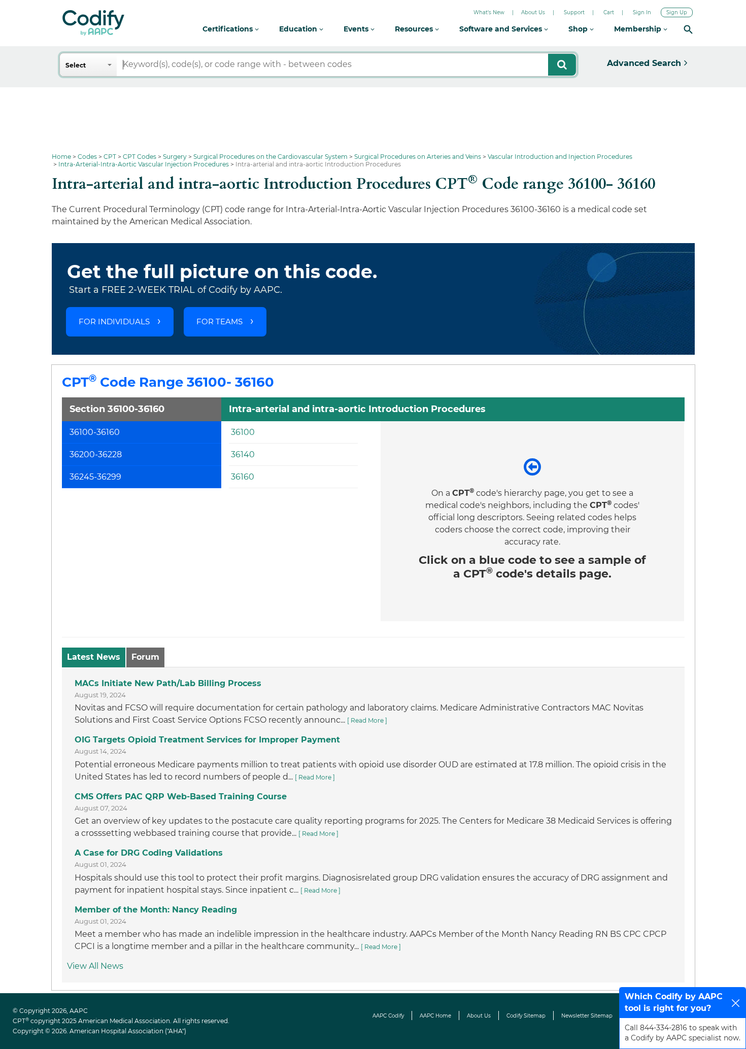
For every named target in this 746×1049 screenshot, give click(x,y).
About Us (533, 12)
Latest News (93, 657)
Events (357, 28)
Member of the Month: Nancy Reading (156, 910)
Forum (145, 657)
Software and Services (501, 28)
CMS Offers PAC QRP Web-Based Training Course (181, 796)
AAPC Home (435, 1015)
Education (299, 28)
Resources (415, 28)
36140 (243, 454)
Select (75, 65)
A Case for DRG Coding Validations (149, 853)
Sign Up (676, 12)
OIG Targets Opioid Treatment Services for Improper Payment (207, 740)
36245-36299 (95, 477)
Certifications (228, 28)
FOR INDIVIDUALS (114, 321)
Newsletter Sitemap (587, 1015)
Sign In (642, 12)
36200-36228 (96, 454)
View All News (95, 966)
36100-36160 (95, 432)
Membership (638, 28)
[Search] (688, 29)
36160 (242, 477)
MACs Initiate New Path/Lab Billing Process (168, 683)
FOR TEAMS (219, 321)
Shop (579, 28)
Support (574, 12)
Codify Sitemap (526, 1015)
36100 (243, 432)
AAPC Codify (388, 1015)
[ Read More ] (367, 720)
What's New (488, 12)
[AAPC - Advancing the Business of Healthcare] (93, 23)
